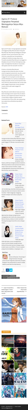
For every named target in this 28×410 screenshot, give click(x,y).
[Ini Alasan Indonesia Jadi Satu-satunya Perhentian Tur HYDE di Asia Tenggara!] (8, 341)
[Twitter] (10, 270)
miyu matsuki (11, 277)
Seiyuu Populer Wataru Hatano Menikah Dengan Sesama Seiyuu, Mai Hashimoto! (19, 203)
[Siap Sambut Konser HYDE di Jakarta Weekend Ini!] (20, 341)
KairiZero (17, 29)
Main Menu (7, 12)
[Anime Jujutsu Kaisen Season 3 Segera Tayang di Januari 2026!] (20, 354)
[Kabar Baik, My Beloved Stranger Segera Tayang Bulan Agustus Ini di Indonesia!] (20, 366)
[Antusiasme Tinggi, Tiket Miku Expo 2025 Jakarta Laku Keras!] (20, 379)
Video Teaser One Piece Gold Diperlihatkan (21, 289)
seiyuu (17, 277)
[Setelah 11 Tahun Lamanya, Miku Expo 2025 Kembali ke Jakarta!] (8, 391)
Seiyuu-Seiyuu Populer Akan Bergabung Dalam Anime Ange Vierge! (20, 177)
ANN (7, 107)
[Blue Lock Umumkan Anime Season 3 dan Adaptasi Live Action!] (8, 354)
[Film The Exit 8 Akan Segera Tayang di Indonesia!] (8, 366)
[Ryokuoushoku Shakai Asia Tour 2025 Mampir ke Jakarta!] (20, 391)
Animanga (13, 275)
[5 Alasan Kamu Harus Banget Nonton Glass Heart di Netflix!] (8, 379)
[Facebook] (7, 270)
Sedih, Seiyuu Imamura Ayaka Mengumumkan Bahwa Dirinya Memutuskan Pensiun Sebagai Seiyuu (19, 232)
